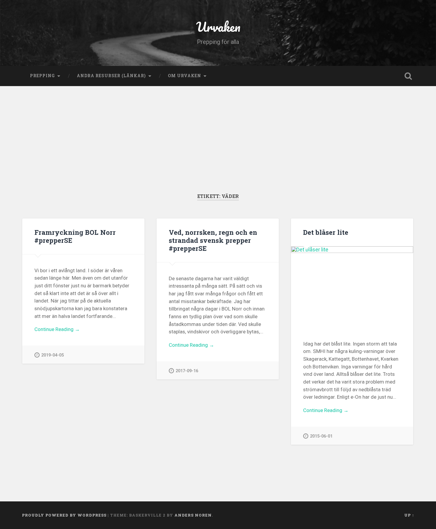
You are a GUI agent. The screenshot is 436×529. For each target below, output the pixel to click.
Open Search (408, 76)
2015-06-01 (321, 436)
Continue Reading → (57, 329)
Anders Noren (193, 515)
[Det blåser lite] (352, 287)
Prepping (42, 75)
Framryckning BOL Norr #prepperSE (75, 236)
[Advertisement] (218, 148)
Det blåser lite (325, 232)
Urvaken (218, 26)
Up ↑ (409, 515)
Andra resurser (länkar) (111, 75)
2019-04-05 (52, 355)
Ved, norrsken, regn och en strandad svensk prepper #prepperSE (213, 240)
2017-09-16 (187, 370)
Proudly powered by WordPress (64, 515)
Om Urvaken (184, 75)
